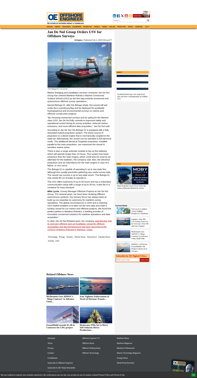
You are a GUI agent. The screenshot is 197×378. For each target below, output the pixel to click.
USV (57, 241)
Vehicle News (80, 237)
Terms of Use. (119, 375)
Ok (193, 375)
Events (130, 26)
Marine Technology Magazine (129, 353)
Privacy (51, 348)
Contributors (52, 358)
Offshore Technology (90, 353)
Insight (119, 72)
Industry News (104, 237)
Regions (50, 26)
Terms (50, 343)
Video (119, 164)
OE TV (147, 26)
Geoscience (66, 26)
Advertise (138, 26)
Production (121, 26)
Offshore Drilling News (91, 348)
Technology (87, 26)
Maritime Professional (125, 348)
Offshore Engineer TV (91, 338)
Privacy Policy (104, 375)
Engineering (77, 26)
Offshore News (88, 343)
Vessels (97, 26)
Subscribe (137, 16)
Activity (51, 241)
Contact (51, 353)
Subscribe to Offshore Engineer (60, 363)
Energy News (122, 358)
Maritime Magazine (124, 343)
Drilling (112, 26)
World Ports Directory (125, 363)
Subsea (104, 26)
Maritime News (123, 338)
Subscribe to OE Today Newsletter (61, 368)
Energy (57, 26)
